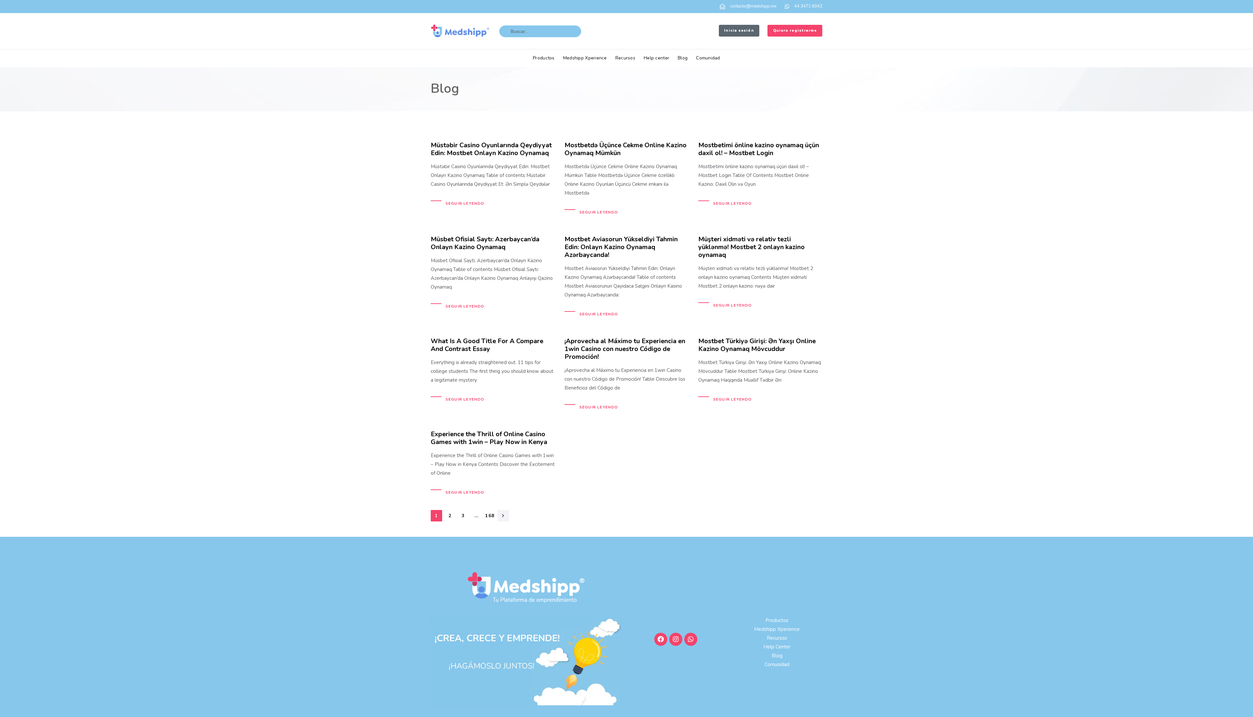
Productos (544, 58)
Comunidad (708, 58)
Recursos (625, 58)
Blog (683, 58)
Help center (656, 58)
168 (489, 516)
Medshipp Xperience (585, 58)
